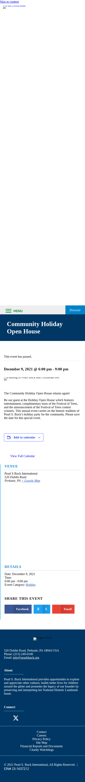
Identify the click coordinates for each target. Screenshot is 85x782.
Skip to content (9, 1)
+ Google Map (30, 480)
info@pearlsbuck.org (26, 657)
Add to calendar (24, 437)
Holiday (31, 584)
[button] (8, 718)
